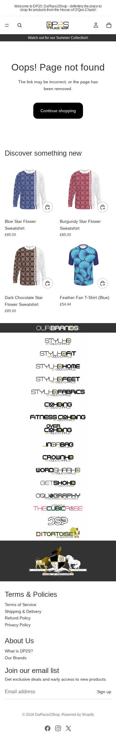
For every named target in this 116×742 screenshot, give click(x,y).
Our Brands (15, 657)
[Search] (19, 25)
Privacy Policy (18, 624)
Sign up (104, 691)
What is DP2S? (19, 651)
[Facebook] (47, 728)
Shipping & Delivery (23, 611)
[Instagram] (58, 728)
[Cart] (108, 25)
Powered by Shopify (78, 715)
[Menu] (7, 25)
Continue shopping (58, 110)
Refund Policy (18, 618)
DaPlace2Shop (47, 715)
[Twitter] (68, 728)
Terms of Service (20, 604)
